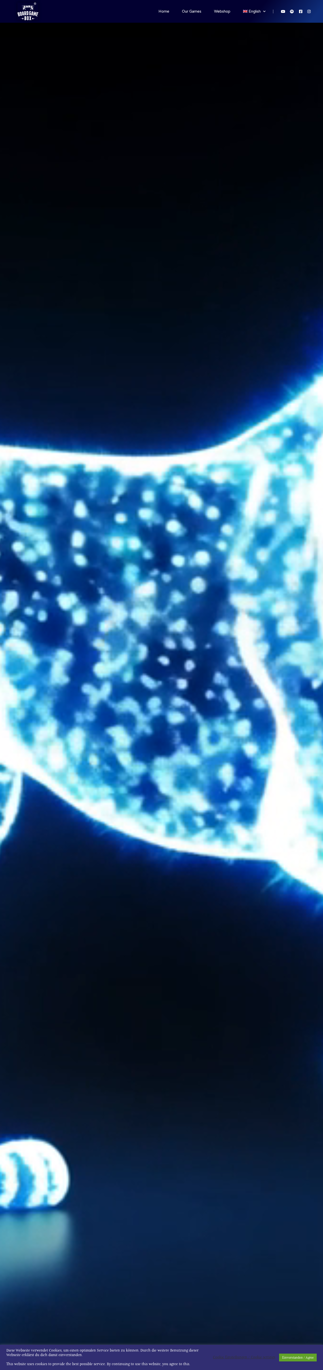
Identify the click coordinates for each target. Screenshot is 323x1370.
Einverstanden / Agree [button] (298, 1357)
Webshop (222, 11)
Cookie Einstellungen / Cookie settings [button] (244, 1357)
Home (163, 11)
